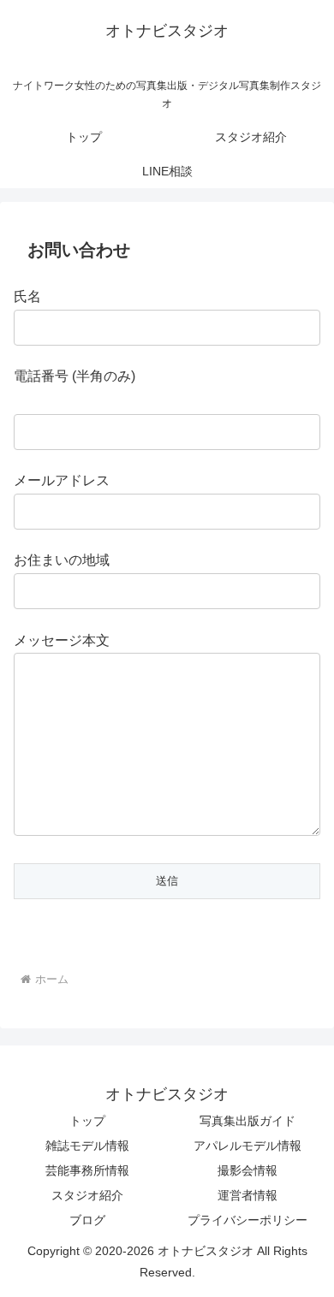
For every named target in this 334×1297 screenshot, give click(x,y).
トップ (87, 1121)
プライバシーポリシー (247, 1220)
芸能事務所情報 (87, 1170)
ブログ (87, 1220)
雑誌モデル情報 (87, 1145)
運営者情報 (247, 1195)
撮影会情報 (247, 1170)
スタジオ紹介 (87, 1195)
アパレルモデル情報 (247, 1145)
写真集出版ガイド (247, 1121)
